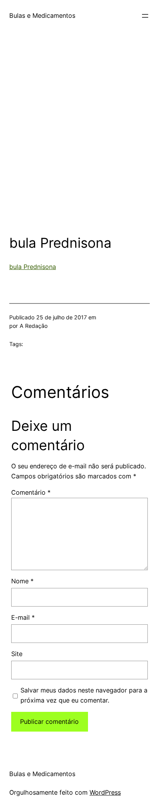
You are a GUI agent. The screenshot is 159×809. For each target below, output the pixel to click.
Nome (22, 581)
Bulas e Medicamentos (42, 15)
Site (16, 654)
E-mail (23, 617)
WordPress (105, 792)
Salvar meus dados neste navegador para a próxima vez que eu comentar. (83, 695)
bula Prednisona (32, 267)
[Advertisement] (79, 139)
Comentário (31, 492)
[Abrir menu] (145, 16)
